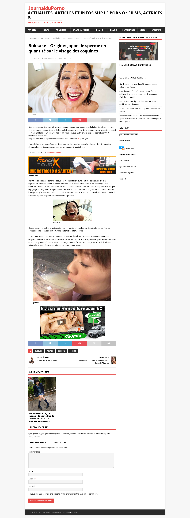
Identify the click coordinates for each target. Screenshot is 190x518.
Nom (30, 471)
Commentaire (34, 452)
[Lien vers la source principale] (121, 148)
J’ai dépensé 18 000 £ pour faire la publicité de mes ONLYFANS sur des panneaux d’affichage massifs (138, 94)
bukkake (38, 351)
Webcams (156, 30)
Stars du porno (81, 30)
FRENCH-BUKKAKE (55, 152)
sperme (73, 351)
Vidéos (143, 30)
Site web (32, 486)
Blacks (113, 30)
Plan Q (99, 30)
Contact (122, 179)
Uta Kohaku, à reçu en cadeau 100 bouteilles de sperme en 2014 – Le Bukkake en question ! (41, 417)
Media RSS (129, 148)
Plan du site (124, 160)
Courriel (31, 479)
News (46, 30)
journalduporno (50, 58)
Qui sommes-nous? (127, 166)
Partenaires (128, 30)
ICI (79, 138)
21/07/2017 (36, 58)
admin (122, 101)
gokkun (61, 351)
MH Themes (73, 512)
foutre (50, 351)
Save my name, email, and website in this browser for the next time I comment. (64, 494)
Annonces (61, 30)
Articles (32, 30)
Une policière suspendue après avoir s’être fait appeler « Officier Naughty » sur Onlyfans (140, 118)
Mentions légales (126, 172)
